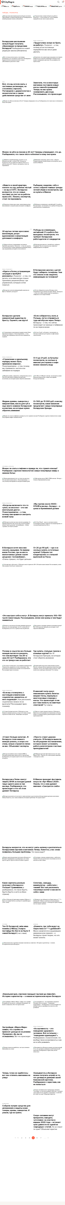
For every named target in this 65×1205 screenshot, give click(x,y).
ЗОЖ (3, 82)
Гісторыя (4, 924)
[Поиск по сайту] (58, 2)
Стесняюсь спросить (8, 466)
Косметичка (5, 1103)
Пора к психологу (38, 40)
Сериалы (35, 924)
